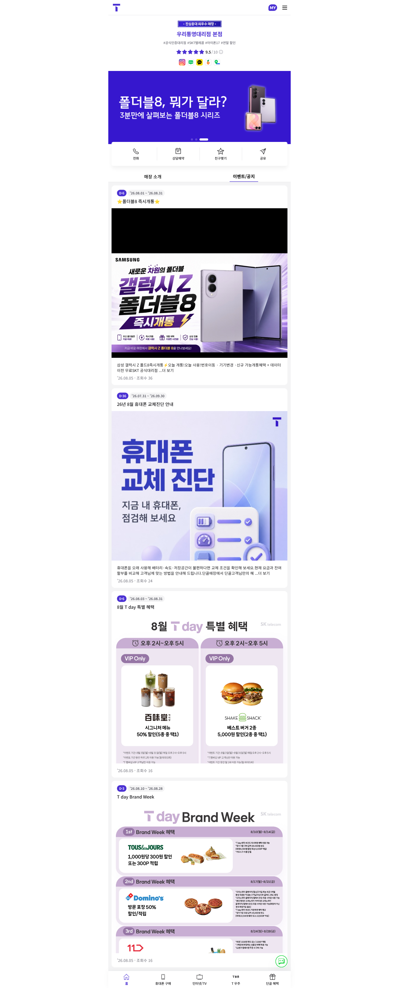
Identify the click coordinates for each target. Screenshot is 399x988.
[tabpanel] (199, 576)
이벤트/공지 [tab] (244, 176)
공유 (263, 158)
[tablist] (199, 176)
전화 (136, 158)
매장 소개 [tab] (153, 176)
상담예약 (178, 158)
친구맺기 (221, 158)
